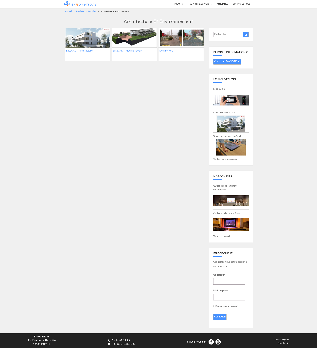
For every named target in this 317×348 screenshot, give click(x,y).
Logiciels (92, 11)
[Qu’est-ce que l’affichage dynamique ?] (231, 200)
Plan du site (283, 343)
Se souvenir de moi (226, 306)
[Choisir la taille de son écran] (231, 224)
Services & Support (200, 4)
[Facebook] (211, 342)
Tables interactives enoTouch (227, 136)
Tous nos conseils (222, 236)
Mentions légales (281, 340)
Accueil (68, 11)
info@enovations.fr (123, 344)
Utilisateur (219, 275)
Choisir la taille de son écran (226, 213)
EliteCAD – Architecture (224, 112)
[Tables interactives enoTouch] (231, 147)
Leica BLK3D (219, 89)
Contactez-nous (241, 4)
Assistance (222, 4)
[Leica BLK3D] (231, 100)
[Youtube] (218, 342)
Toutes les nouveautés (225, 159)
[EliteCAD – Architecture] (231, 123)
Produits (178, 4)
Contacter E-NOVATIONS (227, 61)
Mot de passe (220, 290)
